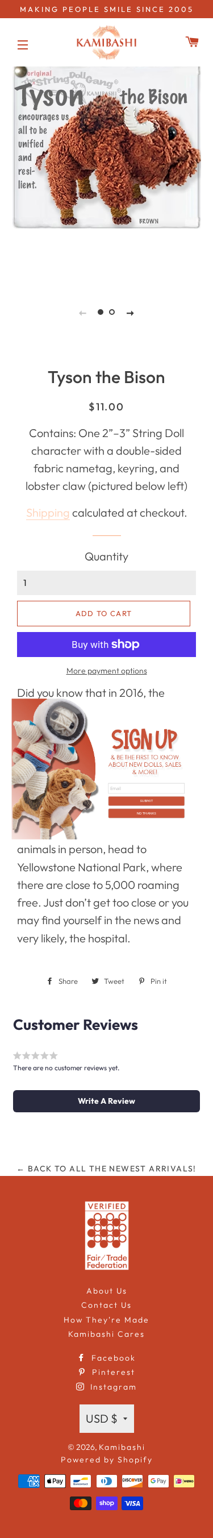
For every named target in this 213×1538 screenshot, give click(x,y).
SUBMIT (146, 801)
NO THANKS (146, 813)
